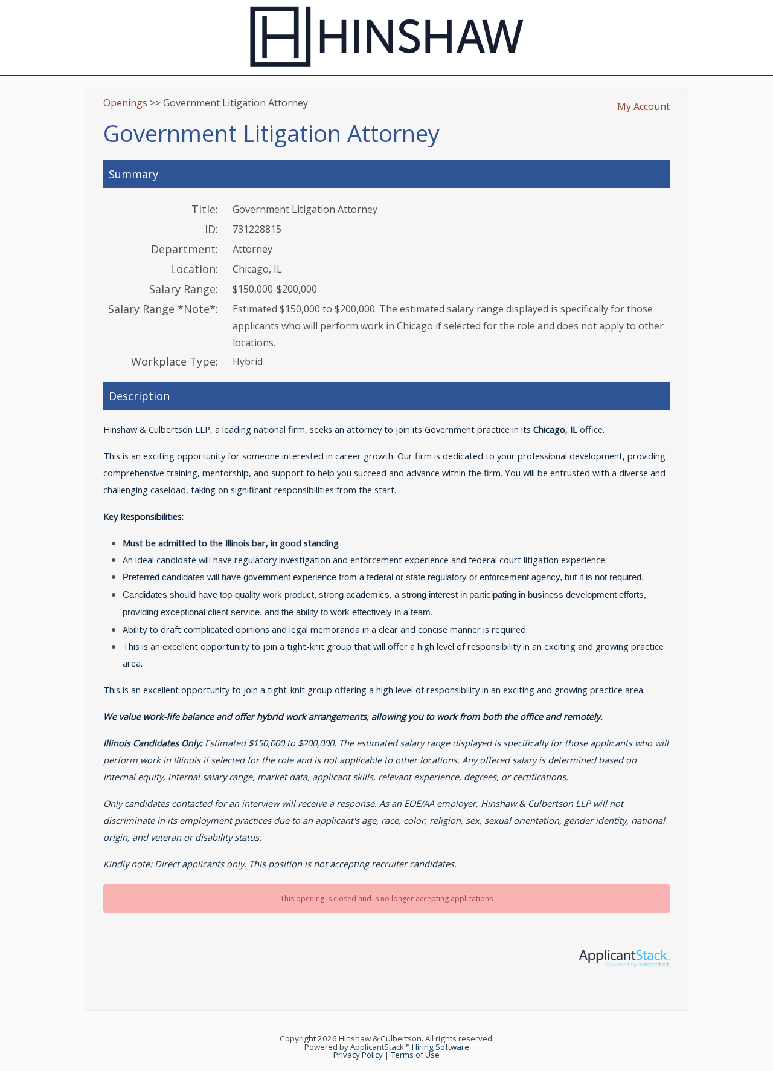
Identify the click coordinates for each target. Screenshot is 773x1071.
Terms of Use (415, 1054)
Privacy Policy (358, 1054)
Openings (125, 102)
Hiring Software (440, 1046)
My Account (643, 106)
